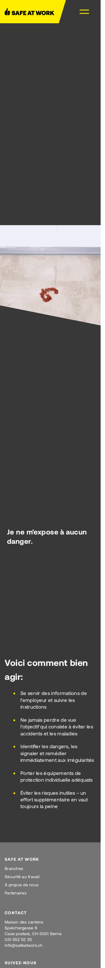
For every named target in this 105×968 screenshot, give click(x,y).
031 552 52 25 (18, 939)
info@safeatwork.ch (24, 945)
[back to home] (32, 11)
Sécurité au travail (22, 876)
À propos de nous (21, 884)
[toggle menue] (84, 12)
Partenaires (16, 892)
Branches (14, 868)
